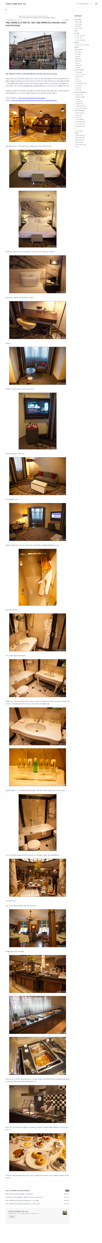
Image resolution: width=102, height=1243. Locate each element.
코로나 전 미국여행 (78, 70)
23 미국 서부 (78, 38)
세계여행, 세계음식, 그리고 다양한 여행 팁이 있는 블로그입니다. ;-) (24, 1213)
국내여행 (77, 67)
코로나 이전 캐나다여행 (80, 92)
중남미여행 (78, 58)
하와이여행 (78, 52)
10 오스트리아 (78, 117)
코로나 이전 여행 (78, 49)
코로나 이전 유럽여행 (79, 110)
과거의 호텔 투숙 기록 (80, 144)
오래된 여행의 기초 (79, 138)
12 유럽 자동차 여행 (10, 20)
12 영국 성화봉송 (79, 119)
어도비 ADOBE (79, 131)
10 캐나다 (77, 99)
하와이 (76, 31)
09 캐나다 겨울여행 (80, 97)
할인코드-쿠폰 (78, 28)
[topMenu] (96, 3)
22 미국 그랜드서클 (80, 35)
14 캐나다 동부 (79, 101)
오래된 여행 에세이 (79, 140)
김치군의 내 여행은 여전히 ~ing (15, 4)
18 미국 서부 (78, 90)
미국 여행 (76, 33)
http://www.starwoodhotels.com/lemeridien (32, 98)
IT (74, 128)
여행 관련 (76, 47)
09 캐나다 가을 (79, 95)
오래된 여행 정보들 (79, 135)
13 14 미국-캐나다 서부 (81, 83)
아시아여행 (78, 54)
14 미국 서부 (78, 85)
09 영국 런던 (78, 115)
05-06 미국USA (79, 76)
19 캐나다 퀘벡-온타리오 (81, 108)
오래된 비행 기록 (79, 142)
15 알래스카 (78, 88)
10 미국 (77, 79)
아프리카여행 (78, 61)
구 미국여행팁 (78, 72)
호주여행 (77, 63)
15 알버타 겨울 (79, 103)
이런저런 (76, 133)
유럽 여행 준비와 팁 (80, 126)
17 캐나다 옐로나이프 (80, 106)
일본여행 (77, 56)
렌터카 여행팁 (78, 22)
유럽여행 (76, 42)
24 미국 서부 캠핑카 (80, 40)
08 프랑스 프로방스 (80, 113)
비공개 (76, 147)
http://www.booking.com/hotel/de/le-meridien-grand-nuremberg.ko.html (34, 100)
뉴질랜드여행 (78, 65)
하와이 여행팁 (78, 24)
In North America (80, 74)
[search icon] (77, 4)
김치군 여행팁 (77, 19)
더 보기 (67, 1190)
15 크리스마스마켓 (79, 124)
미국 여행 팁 (78, 26)
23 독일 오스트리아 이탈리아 (82, 45)
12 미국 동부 (78, 81)
